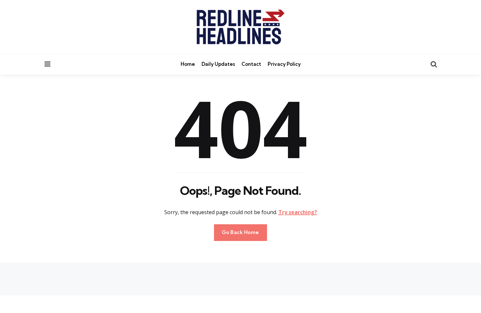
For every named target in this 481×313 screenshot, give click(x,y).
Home (188, 64)
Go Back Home (240, 232)
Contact (251, 64)
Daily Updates (218, 64)
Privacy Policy (284, 64)
